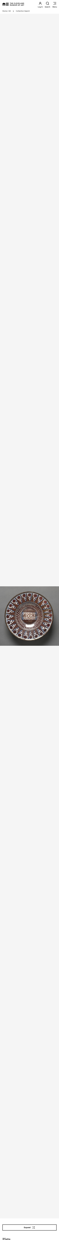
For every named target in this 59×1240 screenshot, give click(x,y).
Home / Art (6, 11)
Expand (27, 1227)
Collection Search (23, 11)
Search (47, 7)
